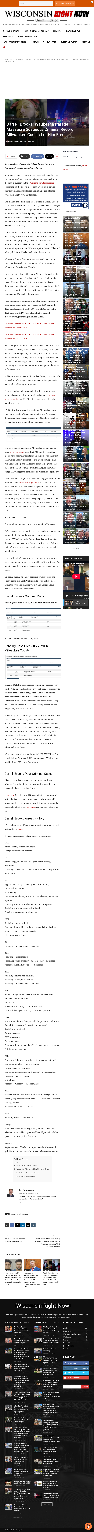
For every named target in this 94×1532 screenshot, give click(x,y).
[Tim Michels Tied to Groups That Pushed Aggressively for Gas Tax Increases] (8, 1507)
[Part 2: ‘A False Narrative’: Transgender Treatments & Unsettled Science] (38, 1394)
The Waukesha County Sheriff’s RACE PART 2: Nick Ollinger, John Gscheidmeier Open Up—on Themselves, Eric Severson (76, 534)
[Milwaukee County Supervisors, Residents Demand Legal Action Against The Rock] (38, 1359)
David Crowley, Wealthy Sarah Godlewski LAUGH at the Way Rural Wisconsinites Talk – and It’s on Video (76, 451)
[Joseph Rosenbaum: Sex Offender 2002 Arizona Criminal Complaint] (8, 1341)
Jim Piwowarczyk (16, 141)
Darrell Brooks (34, 119)
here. (20, 829)
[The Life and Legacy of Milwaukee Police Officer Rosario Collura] (38, 1461)
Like (86, 1363)
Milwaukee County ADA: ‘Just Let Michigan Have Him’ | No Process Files (51, 1495)
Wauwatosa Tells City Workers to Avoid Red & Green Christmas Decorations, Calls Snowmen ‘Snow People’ (22, 1447)
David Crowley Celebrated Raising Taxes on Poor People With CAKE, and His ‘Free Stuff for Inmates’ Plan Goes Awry (76, 272)
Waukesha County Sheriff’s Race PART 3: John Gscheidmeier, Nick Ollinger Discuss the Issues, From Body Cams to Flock (76, 518)
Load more (75, 549)
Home (6, 59)
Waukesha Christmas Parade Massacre (22, 59)
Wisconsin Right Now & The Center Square (76, 310)
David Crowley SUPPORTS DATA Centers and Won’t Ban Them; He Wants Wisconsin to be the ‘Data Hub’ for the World (75, 435)
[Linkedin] (22, 1225)
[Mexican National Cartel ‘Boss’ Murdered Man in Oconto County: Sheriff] (38, 1341)
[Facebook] (20, 1202)
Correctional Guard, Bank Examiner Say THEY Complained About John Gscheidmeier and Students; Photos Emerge (75, 502)
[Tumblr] (33, 1225)
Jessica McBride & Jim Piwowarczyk (76, 227)
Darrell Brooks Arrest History (25, 1176)
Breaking (42, 119)
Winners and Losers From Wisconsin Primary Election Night (76, 471)
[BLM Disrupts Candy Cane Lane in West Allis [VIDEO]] (8, 1483)
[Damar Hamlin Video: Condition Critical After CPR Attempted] (8, 1419)
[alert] (76, 156)
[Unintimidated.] (47, 16)
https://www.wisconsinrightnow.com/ (28, 1193)
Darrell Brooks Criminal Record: (26, 1165)
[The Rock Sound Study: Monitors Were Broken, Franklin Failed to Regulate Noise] (38, 1370)
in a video (31, 807)
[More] (57, 156)
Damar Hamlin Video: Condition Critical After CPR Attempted (21, 1420)
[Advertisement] (47, 80)
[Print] (7, 1225)
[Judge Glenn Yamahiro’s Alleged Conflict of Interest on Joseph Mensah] (38, 1449)
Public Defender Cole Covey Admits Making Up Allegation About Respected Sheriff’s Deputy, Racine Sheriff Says (76, 254)
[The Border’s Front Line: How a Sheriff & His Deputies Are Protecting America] (38, 1329)
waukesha (25, 1214)
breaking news (15, 1214)
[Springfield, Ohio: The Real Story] (38, 1350)
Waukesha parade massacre (41, 182)
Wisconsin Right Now (29, 482)
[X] (17, 1225)
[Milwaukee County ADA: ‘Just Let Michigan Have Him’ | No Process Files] (38, 1495)
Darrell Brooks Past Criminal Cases (27, 1173)
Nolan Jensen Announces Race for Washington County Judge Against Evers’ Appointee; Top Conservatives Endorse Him (32, 1280)
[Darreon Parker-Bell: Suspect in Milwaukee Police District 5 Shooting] (8, 1471)
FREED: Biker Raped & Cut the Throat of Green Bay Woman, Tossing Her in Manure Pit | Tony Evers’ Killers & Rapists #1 (22, 1396)
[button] (4, 47)
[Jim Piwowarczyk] (7, 141)
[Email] (28, 1225)
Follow (85, 1368)
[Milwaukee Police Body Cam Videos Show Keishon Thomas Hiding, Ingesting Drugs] (8, 1408)
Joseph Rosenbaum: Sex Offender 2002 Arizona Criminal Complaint (22, 1341)
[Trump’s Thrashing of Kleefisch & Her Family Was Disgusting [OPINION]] (8, 1459)
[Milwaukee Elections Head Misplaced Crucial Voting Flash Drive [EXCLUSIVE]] (8, 1366)
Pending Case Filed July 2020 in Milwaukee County (32, 1169)
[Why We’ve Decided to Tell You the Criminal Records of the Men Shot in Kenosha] (8, 1329)
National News (51, 119)
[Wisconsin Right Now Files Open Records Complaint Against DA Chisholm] (38, 1483)
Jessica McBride (70, 279)
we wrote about (17, 452)
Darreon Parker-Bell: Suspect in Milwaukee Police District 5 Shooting (21, 1472)
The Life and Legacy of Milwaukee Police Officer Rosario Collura (51, 1461)
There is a (9, 795)
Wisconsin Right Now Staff (73, 245)
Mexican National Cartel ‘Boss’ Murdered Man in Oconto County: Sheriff (51, 1341)
